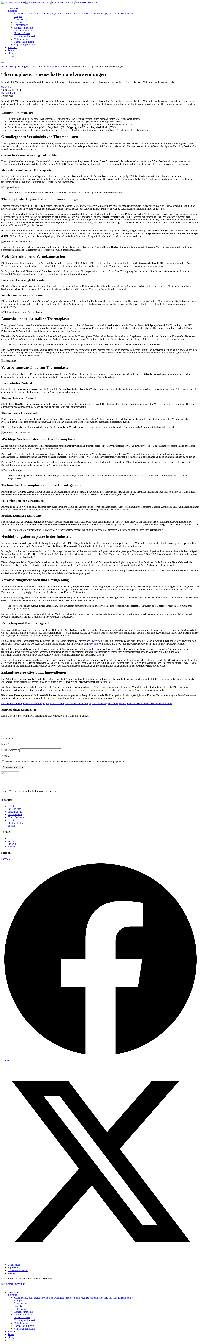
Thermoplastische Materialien (133, 703)
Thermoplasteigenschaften (105, 703)
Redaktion (6, 87)
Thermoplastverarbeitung (160, 703)
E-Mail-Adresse (10, 750)
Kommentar (8, 738)
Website (5, 755)
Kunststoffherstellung (11, 703)
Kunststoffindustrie (10, 93)
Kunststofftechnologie (34, 703)
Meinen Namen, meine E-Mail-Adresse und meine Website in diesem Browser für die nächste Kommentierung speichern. (65, 761)
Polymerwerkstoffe (55, 703)
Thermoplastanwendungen (78, 703)
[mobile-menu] (2, 62)
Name (5, 744)
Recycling (93, 643)
